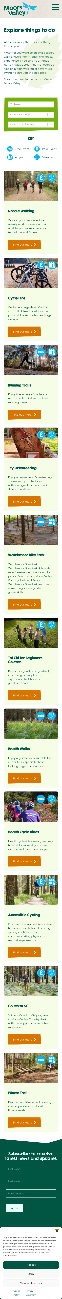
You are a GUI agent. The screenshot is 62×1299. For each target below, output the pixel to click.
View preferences (31, 1283)
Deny (31, 1273)
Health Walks (19, 749)
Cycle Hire (16, 298)
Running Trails (19, 385)
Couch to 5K (18, 1006)
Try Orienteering (22, 468)
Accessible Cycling (24, 915)
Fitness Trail (17, 1093)
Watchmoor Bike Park (26, 555)
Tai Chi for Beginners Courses (25, 660)
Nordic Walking (21, 211)
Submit (14, 1208)
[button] (57, 1231)
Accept (31, 1264)
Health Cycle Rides (23, 832)
